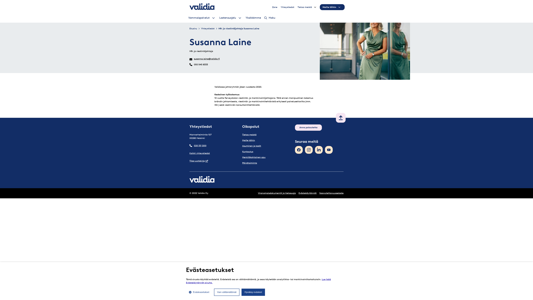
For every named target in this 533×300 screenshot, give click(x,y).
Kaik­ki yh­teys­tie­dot (199, 153)
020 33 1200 (200, 145)
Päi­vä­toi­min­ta (249, 163)
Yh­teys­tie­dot (287, 7)
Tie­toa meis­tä (305, 7)
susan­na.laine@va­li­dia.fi (207, 59)
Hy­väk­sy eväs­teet (253, 292)
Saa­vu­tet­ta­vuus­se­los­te (331, 193)
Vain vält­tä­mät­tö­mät (226, 292)
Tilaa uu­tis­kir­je (198, 161)
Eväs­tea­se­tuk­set (201, 292)
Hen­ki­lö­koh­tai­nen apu (254, 157)
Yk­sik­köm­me (253, 17)
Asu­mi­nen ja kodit (251, 146)
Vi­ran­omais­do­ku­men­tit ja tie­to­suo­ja (277, 193)
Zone (274, 7)
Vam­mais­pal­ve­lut (199, 17)
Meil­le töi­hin (329, 7)
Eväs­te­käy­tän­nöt (308, 193)
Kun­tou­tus (247, 151)
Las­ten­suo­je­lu (227, 17)
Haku (272, 17)
